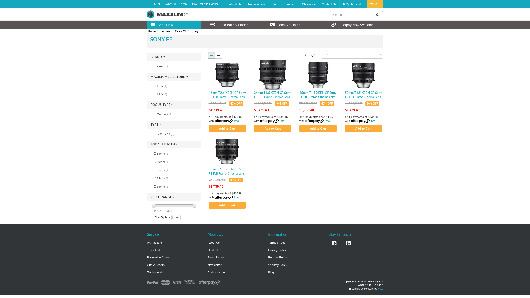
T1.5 (162, 94)
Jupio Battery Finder (232, 25)
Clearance (309, 4)
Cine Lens (166, 134)
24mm (163, 178)
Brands (289, 4)
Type (155, 124)
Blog (274, 4)
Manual (164, 114)
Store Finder (216, 257)
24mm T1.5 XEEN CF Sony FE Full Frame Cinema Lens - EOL (272, 97)
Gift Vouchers (156, 265)
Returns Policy (277, 257)
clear (176, 217)
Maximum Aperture (168, 76)
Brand (157, 57)
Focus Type (161, 104)
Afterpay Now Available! (357, 25)
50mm (163, 161)
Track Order (155, 250)
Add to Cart (227, 128)
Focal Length (163, 144)
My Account (154, 242)
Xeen (162, 66)
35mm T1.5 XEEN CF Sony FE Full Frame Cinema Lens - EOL (317, 97)
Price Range (162, 197)
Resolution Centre (159, 257)
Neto (380, 288)
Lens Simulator (288, 25)
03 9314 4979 (209, 4)
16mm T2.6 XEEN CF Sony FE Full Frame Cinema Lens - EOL (227, 97)
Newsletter (215, 265)
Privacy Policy (277, 250)
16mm (163, 186)
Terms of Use (276, 242)
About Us (235, 4)
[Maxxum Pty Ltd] (167, 14)
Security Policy (277, 265)
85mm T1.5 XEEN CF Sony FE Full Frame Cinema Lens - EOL (227, 174)
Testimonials (155, 272)
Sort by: (309, 55)
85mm (163, 153)
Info (236, 121)
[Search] (377, 14)
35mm (163, 170)
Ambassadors (256, 4)
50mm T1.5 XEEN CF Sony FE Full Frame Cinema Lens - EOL (363, 97)
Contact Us (329, 4)
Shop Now (165, 25)
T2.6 (162, 86)
